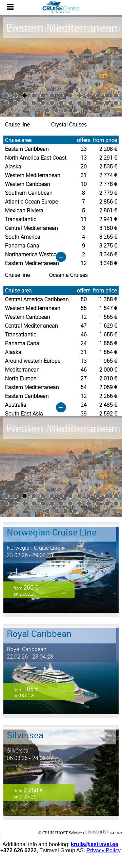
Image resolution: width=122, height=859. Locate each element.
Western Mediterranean (32, 175)
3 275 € (108, 245)
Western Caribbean (27, 184)
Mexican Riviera (24, 210)
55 (84, 308)
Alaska (13, 166)
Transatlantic (20, 219)
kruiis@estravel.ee (94, 844)
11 (84, 219)
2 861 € (108, 210)
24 (84, 343)
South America (22, 236)
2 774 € (108, 175)
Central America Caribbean (37, 299)
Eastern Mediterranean (32, 387)
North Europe (20, 378)
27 (84, 378)
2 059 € (108, 387)
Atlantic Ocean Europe (31, 201)
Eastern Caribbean (27, 148)
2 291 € (108, 157)
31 (84, 175)
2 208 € (108, 148)
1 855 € (108, 343)
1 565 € (108, 316)
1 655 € (108, 334)
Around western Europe (32, 360)
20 (84, 166)
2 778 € (108, 184)
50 (84, 299)
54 (84, 387)
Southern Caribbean (29, 192)
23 (84, 148)
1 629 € (108, 325)
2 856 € (108, 201)
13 (84, 157)
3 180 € (108, 228)
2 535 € (108, 166)
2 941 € (108, 219)
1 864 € (108, 352)
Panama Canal (23, 245)
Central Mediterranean (31, 228)
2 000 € (108, 369)
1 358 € (108, 299)
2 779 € (108, 192)
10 (84, 184)
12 (84, 316)
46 (84, 334)
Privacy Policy (103, 850)
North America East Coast (35, 157)
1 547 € (108, 308)
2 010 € (108, 378)
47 (84, 325)
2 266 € (108, 396)
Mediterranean (22, 369)
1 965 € (108, 360)
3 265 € (108, 236)
